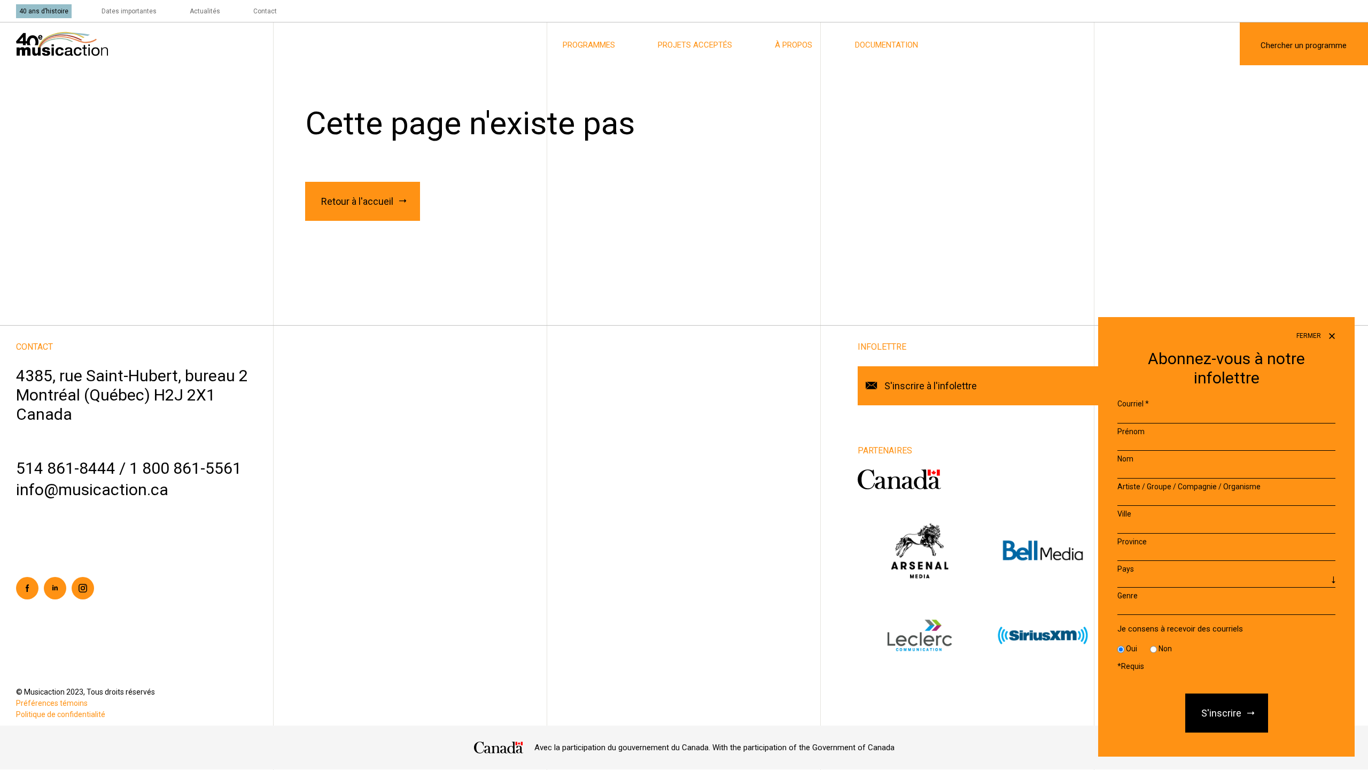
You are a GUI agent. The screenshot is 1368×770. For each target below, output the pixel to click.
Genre (1127, 595)
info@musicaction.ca (92, 489)
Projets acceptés (695, 45)
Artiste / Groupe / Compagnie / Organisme (1189, 486)
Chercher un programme (1304, 45)
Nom (1125, 459)
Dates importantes (129, 11)
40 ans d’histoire (43, 11)
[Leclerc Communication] (919, 635)
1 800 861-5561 (185, 468)
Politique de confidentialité (60, 714)
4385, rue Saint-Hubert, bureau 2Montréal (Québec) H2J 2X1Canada (132, 395)
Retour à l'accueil (357, 201)
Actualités (205, 11)
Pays (1125, 569)
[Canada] (499, 747)
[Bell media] (1043, 550)
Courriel (1133, 403)
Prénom (1131, 431)
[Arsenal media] (919, 550)
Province (1132, 541)
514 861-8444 (65, 468)
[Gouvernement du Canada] (899, 479)
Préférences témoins (52, 703)
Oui (1131, 648)
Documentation (886, 45)
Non (1165, 648)
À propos (793, 45)
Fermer (1309, 336)
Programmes (589, 45)
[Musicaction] (62, 43)
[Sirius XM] (1043, 635)
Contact (265, 11)
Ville (1124, 514)
